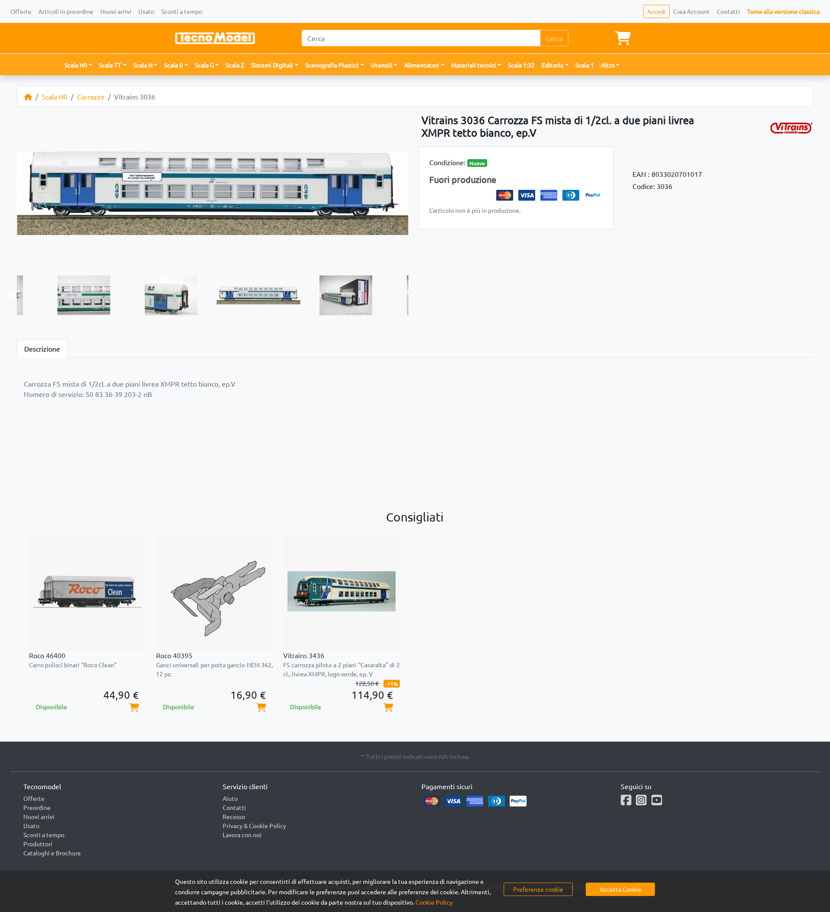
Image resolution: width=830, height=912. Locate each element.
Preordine (37, 807)
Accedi (656, 11)
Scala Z (235, 65)
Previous (10, 295)
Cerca (554, 38)
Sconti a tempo (181, 11)
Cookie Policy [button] (434, 902)
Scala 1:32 (521, 65)
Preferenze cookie (538, 889)
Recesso (234, 816)
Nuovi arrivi (115, 11)
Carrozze (91, 96)
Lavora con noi (242, 834)
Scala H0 (54, 96)
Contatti (728, 11)
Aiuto (230, 798)
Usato (146, 11)
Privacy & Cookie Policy (254, 825)
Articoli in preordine (65, 11)
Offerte (21, 11)
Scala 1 (584, 65)
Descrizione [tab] (42, 348)
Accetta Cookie (621, 889)
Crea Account (691, 11)
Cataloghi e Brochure (52, 853)
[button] (78, 65)
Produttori (37, 844)
